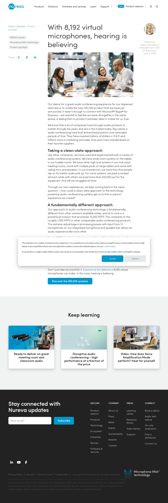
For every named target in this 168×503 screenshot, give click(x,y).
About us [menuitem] (113, 410)
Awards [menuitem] (112, 439)
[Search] (157, 6)
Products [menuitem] (95, 419)
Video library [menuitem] (133, 428)
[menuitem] (95, 474)
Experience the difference (98, 269)
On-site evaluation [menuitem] (150, 427)
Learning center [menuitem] (131, 412)
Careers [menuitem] (112, 445)
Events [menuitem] (111, 427)
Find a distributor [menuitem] (150, 436)
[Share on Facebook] (27, 57)
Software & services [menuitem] (96, 450)
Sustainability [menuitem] (115, 433)
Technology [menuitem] (96, 425)
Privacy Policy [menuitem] (15, 474)
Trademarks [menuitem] (61, 474)
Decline (135, 258)
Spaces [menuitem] (94, 442)
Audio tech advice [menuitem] (150, 418)
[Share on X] (19, 57)
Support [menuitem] (131, 434)
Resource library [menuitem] (131, 421)
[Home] (16, 6)
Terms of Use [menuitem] (45, 474)
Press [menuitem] (111, 416)
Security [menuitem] (30, 474)
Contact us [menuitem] (151, 443)
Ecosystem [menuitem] (96, 431)
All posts (21, 26)
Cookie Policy (109, 246)
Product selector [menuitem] (94, 412)
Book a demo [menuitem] (152, 410)
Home (11, 26)
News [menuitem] (111, 422)
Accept (113, 258)
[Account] (151, 6)
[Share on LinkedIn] (35, 57)
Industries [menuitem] (95, 436)
